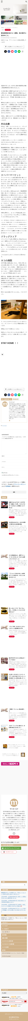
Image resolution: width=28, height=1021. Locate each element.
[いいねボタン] (2, 355)
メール (3, 461)
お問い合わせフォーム (9, 1014)
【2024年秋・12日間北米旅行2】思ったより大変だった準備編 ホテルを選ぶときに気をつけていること (13, 910)
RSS (5, 915)
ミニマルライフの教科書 (8, 944)
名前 (3, 456)
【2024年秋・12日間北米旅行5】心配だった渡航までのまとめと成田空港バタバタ (13, 897)
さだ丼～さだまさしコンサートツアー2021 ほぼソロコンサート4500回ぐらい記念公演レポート (17, 676)
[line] (19, 51)
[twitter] (5, 51)
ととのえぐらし (14, 1017)
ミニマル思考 (5, 947)
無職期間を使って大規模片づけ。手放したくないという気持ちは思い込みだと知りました (13, 893)
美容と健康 (5, 938)
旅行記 (3, 950)
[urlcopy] (22, 51)
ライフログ (4, 425)
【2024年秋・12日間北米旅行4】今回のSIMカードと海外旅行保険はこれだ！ (13, 901)
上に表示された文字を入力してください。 (11, 475)
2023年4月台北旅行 (6, 956)
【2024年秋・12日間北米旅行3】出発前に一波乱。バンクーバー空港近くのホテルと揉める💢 (13, 905)
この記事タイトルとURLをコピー (15, 46)
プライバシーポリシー (20, 484)
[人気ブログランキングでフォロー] (11, 849)
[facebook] (9, 51)
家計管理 (4, 935)
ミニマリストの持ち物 (7, 941)
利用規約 (8, 486)
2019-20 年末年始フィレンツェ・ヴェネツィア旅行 (13, 953)
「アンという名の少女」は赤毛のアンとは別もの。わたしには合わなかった (17, 575)
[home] (9, 420)
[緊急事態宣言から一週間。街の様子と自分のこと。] (15, 51)
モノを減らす (5, 929)
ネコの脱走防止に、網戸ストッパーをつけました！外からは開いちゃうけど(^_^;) (17, 557)
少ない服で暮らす (6, 931)
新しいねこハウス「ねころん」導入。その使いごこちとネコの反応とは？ (17, 610)
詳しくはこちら (14, 837)
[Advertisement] (14, 69)
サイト (3, 467)
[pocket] (12, 51)
